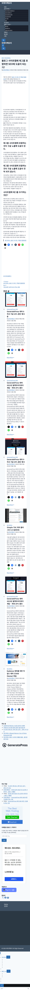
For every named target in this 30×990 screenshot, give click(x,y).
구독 (4, 840)
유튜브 (6, 32)
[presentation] (16, 300)
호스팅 (6, 34)
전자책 (6, 906)
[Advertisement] (15, 96)
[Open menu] (3, 45)
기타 (5, 36)
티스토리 (6, 22)
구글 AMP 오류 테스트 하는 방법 (11, 286)
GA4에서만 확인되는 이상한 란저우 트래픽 (14, 726)
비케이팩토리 (6, 70)
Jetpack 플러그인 (8, 12)
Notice (6, 904)
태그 (10, 276)
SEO (5, 7)
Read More (10, 357)
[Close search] (2, 985)
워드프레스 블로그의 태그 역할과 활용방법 (15, 240)
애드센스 (6, 26)
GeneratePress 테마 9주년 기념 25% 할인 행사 (16, 460)
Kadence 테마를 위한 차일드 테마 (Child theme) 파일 (16, 673)
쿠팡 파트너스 (7, 28)
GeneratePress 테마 (8, 14)
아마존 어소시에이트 (8, 30)
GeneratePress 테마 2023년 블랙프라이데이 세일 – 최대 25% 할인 (15, 601)
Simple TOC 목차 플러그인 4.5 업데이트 (15, 528)
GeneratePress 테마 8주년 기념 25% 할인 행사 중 (16, 314)
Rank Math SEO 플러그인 (9, 10)
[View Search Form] (3, 40)
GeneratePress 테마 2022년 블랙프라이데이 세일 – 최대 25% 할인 (15, 385)
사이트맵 (6, 276)
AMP (6, 20)
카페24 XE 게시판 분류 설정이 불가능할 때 (14, 727)
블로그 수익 (4, 971)
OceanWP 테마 (8, 16)
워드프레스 (8, 58)
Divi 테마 (6, 18)
